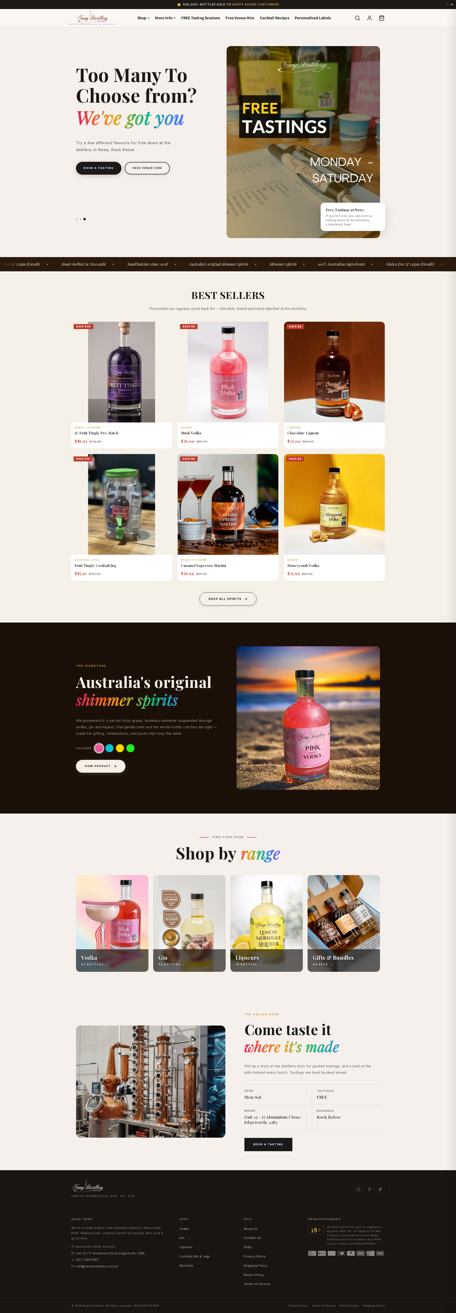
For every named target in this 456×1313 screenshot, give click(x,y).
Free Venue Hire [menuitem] (240, 17)
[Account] (369, 18)
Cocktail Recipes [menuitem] (274, 17)
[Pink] (99, 748)
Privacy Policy (254, 1256)
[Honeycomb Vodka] (334, 504)
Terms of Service (257, 1284)
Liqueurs (186, 1247)
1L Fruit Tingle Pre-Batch (97, 433)
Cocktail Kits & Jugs (194, 1256)
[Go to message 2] (449, 4)
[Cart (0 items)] (381, 18)
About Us (251, 1229)
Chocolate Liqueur (303, 433)
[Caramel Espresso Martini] (228, 504)
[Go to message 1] (447, 4)
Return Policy (254, 1275)
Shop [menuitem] (142, 17)
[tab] (77, 219)
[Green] (130, 748)
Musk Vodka (191, 433)
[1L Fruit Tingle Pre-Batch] (121, 372)
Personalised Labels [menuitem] (313, 17)
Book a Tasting (268, 1144)
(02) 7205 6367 (87, 1259)
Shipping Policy (255, 1265)
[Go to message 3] (452, 4)
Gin (182, 1238)
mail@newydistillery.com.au (97, 1266)
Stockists (186, 1265)
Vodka (184, 1229)
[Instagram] (358, 1189)
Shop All (92, 191)
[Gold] (109, 748)
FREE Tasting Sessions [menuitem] (200, 17)
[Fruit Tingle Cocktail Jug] (121, 504)
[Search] (357, 18)
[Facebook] (369, 1189)
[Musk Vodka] (228, 372)
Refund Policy (349, 1305)
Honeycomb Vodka (303, 565)
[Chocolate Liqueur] (334, 372)
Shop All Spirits (225, 599)
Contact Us (252, 1238)
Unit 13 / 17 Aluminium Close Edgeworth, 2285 (110, 1253)
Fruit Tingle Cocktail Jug (95, 565)
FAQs (248, 1247)
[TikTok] (380, 1189)
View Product (98, 766)
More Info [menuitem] (163, 17)
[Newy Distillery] (92, 16)
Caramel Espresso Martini (203, 565)
